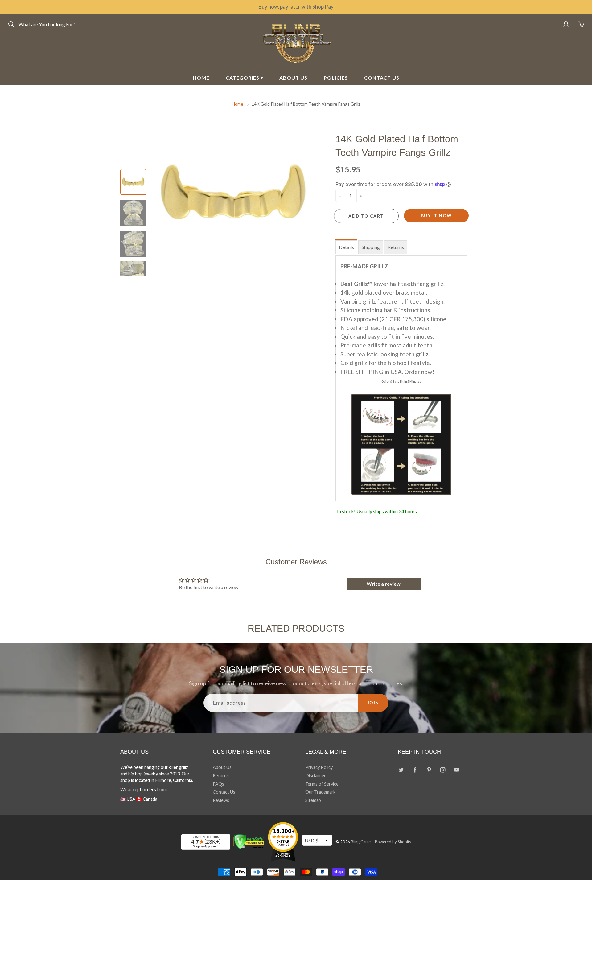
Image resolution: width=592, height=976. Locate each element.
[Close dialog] (408, 413)
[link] (356, 434)
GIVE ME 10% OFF (356, 550)
